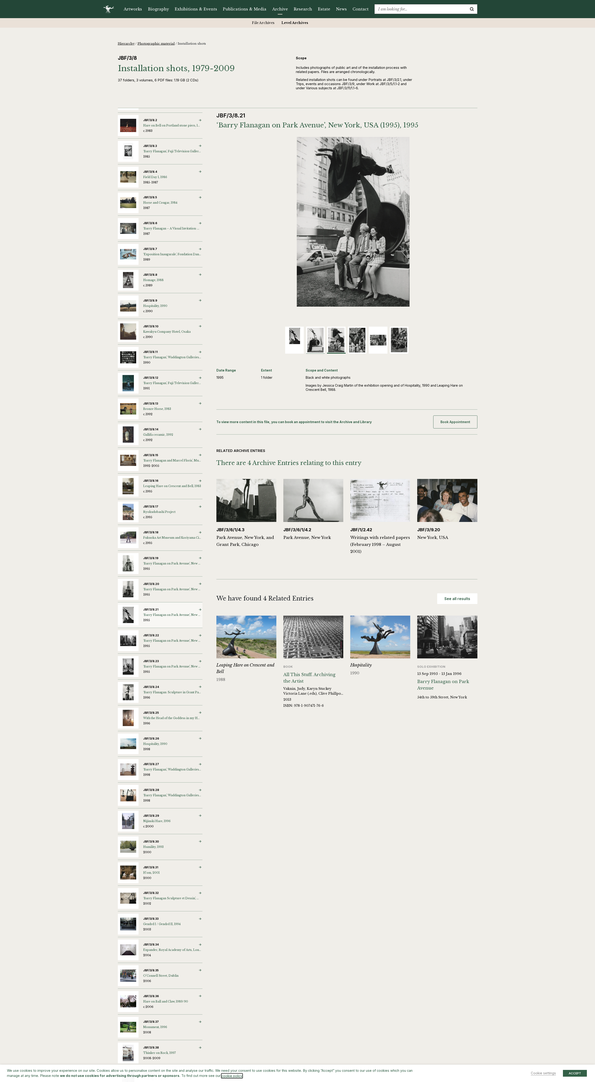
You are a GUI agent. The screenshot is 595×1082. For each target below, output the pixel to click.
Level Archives (294, 23)
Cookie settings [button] (543, 1073)
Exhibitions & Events (196, 9)
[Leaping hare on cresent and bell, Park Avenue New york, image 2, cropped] (346, 222)
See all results (457, 598)
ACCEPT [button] (575, 1073)
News (341, 9)
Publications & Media (244, 9)
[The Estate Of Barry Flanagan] (110, 9)
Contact (361, 9)
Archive (280, 9)
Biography (158, 9)
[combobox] (420, 9)
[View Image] (294, 336)
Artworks (133, 9)
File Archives (263, 23)
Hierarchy (126, 44)
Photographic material (156, 44)
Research (303, 9)
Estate (324, 9)
